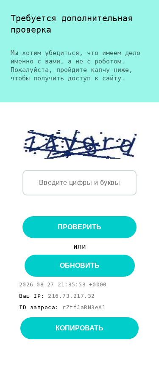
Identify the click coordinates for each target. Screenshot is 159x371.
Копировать (79, 328)
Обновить (80, 265)
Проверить (79, 227)
